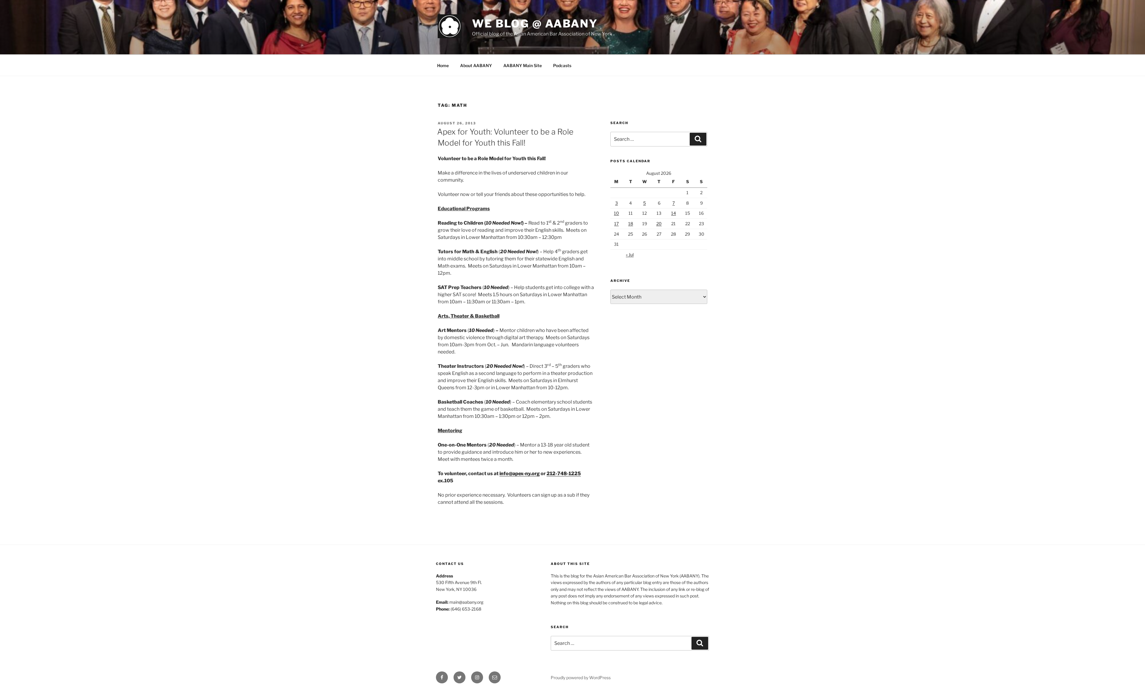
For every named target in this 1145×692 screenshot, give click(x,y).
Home (443, 65)
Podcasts (562, 65)
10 (616, 213)
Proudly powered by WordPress (581, 677)
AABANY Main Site (522, 65)
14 (673, 213)
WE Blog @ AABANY (535, 23)
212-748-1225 (564, 473)
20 (659, 223)
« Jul (630, 254)
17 (616, 223)
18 (630, 223)
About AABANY (476, 65)
